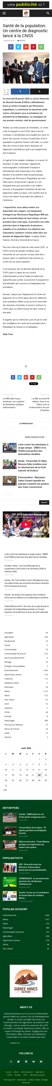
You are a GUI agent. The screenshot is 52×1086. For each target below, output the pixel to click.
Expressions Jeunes (13, 674)
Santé (7, 733)
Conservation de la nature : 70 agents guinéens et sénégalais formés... (33, 830)
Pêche (7, 712)
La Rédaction (26, 423)
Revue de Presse (11, 729)
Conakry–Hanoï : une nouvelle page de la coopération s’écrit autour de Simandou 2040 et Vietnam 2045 (25, 569)
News (7, 695)
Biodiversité (9, 641)
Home (5, 20)
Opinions (8, 708)
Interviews (9, 687)
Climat (7, 645)
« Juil (5, 789)
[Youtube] (41, 1062)
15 (39, 769)
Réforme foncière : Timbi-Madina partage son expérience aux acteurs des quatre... (34, 844)
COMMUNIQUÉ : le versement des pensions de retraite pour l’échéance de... (34, 881)
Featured (8, 678)
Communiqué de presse (15, 653)
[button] (48, 13)
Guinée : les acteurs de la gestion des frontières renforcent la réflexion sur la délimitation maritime (26, 596)
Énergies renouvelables (14, 666)
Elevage (7, 662)
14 (33, 769)
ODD (6, 703)
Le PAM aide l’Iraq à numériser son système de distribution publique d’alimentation (13, 403)
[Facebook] (11, 1062)
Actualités (8, 632)
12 (20, 769)
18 (13, 775)
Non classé (9, 699)
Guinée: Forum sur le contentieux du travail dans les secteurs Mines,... (34, 895)
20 (27, 775)
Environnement (16, 20)
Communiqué (10, 649)
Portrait (7, 716)
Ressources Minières (13, 724)
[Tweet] (39, 91)
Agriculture (9, 637)
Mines (7, 691)
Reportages (9, 720)
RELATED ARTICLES (13, 437)
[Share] (20, 91)
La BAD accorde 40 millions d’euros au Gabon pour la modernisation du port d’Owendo (39, 404)
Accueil (8, 1072)
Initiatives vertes (11, 683)
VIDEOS (7, 737)
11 (13, 769)
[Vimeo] (26, 1062)
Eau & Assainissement (14, 657)
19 (20, 775)
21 (33, 775)
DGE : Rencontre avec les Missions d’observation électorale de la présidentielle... (33, 867)
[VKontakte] (33, 1062)
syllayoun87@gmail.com (31, 1043)
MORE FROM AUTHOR (34, 437)
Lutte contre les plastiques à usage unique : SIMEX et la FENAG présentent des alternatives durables (26, 555)
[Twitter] (18, 1062)
